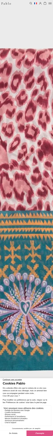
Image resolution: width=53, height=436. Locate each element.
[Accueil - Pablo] (6, 3)
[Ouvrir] (50, 3)
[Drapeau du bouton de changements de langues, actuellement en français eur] (35, 3)
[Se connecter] (40, 3)
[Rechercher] (31, 3)
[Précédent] (2, 209)
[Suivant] (50, 209)
